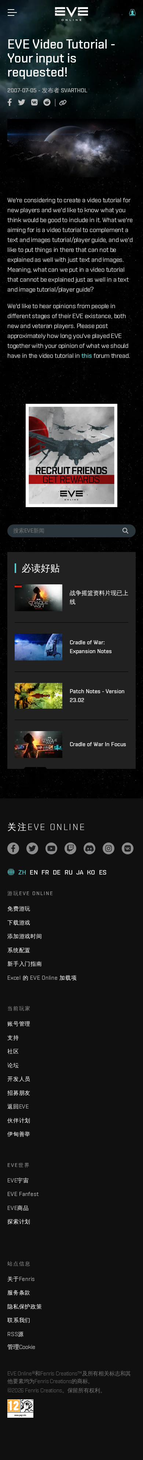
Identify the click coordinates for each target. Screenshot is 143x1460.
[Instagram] (108, 848)
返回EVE (18, 1106)
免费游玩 (18, 908)
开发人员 (18, 1079)
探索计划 (18, 1221)
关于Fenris (21, 1279)
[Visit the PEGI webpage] (20, 1408)
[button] (132, 12)
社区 (13, 1051)
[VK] (127, 848)
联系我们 (18, 1320)
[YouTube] (51, 848)
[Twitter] (32, 848)
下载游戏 (18, 922)
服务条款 (18, 1292)
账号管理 (18, 1024)
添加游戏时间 (24, 936)
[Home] (71, 19)
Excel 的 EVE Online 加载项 (42, 978)
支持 (13, 1038)
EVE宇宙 (18, 1180)
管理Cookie (21, 1346)
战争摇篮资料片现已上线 (99, 597)
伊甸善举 (18, 1134)
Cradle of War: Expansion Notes (91, 647)
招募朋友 (18, 1093)
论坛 (13, 1065)
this (86, 355)
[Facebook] (13, 848)
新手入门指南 (24, 964)
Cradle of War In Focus (98, 744)
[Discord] (89, 848)
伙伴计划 (18, 1120)
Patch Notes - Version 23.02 (97, 696)
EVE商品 (18, 1208)
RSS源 (15, 1334)
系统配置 (18, 950)
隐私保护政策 (24, 1306)
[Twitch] (70, 848)
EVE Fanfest (22, 1194)
